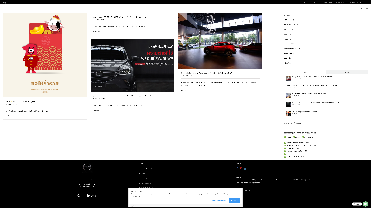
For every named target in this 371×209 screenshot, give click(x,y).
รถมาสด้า (142, 173)
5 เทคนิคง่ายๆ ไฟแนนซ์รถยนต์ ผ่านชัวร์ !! (304, 112)
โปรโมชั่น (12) (289, 58)
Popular (305, 72)
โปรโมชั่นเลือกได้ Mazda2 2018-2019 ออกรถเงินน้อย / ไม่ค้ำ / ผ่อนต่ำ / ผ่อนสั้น (311, 86)
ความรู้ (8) (288, 39)
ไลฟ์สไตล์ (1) (289, 63)
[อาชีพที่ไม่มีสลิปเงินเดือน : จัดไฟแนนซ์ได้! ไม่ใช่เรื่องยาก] (288, 94)
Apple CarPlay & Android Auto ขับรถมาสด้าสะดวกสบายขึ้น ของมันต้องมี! (315, 103)
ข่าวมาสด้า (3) (289, 34)
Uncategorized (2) (291, 24)
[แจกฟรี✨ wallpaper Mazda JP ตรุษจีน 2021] (45, 55)
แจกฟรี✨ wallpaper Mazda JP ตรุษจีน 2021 (22, 102)
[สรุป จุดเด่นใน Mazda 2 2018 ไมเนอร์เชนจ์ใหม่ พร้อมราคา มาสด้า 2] (288, 77)
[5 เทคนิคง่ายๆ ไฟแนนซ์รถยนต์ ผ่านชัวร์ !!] (288, 112)
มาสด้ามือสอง (143, 178)
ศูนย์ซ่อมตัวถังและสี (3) (292, 49)
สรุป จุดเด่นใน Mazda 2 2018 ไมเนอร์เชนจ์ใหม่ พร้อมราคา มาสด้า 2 (313, 77)
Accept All (234, 200)
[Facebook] (237, 168)
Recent (347, 72)
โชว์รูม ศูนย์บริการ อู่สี (145, 168)
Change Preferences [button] (219, 200)
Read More (8, 116)
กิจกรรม (18, 104)
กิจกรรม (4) (289, 29)
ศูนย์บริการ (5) (289, 53)
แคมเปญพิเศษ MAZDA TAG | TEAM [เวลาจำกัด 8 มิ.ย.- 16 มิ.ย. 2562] (120, 17)
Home (362, 8)
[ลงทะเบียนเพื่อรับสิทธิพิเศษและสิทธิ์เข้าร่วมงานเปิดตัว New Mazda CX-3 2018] (132, 65)
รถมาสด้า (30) (289, 44)
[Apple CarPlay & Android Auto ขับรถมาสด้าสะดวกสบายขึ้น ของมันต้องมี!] (288, 103)
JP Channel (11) (290, 20)
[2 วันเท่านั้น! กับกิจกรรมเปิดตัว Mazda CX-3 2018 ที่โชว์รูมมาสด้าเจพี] (220, 41)
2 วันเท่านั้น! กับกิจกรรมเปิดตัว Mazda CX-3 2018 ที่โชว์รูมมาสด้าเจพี (206, 73)
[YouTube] (241, 168)
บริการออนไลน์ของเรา (145, 183)
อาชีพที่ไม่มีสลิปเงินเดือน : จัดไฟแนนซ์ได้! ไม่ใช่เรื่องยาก (309, 94)
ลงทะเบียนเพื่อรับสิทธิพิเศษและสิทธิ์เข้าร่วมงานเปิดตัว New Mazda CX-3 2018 (122, 96)
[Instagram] (245, 168)
